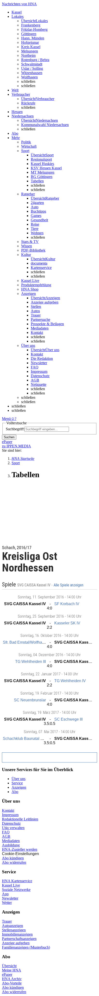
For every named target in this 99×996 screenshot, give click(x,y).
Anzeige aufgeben (44, 302)
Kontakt (37, 332)
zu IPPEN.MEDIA (16, 446)
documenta (39, 263)
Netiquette (38, 384)
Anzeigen (19, 787)
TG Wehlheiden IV (70, 681)
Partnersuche (40, 319)
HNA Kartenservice (17, 881)
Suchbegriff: (15, 429)
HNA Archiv (12, 979)
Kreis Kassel (30, 47)
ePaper (7, 974)
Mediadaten (40, 328)
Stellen (36, 307)
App (5, 894)
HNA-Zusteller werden (19, 849)
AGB (35, 380)
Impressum (39, 371)
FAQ (34, 367)
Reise (35, 224)
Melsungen (29, 51)
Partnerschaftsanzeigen (19, 939)
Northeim (28, 55)
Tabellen (37, 181)
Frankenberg (30, 25)
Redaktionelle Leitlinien (20, 819)
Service (17, 783)
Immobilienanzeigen (17, 934)
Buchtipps (38, 211)
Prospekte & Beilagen (47, 324)
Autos (35, 311)
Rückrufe (28, 103)
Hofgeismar (30, 42)
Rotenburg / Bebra (35, 60)
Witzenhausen (31, 73)
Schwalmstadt (31, 64)
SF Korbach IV (66, 604)
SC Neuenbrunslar (30, 700)
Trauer (36, 315)
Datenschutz (40, 376)
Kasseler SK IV (67, 623)
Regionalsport (41, 159)
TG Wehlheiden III (30, 662)
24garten (37, 203)
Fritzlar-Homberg (34, 29)
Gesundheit (39, 220)
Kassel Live (11, 885)
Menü (6, 419)
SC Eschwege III (68, 719)
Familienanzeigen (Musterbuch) (26, 947)
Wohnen (37, 233)
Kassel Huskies (42, 164)
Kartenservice (41, 268)
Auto (34, 207)
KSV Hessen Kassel (46, 168)
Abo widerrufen (14, 862)
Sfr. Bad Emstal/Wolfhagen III (27, 642)
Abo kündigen (13, 858)
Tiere (34, 229)
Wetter (7, 903)
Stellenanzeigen (14, 930)
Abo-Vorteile (12, 983)
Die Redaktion (42, 358)
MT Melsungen (42, 172)
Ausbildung (11, 845)
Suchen (9, 437)
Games (36, 216)
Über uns (18, 779)
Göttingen (28, 34)
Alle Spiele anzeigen (69, 585)
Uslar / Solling (32, 68)
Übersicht (9, 966)
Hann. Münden (32, 38)
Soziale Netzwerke (16, 890)
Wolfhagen (29, 77)
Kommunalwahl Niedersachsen (45, 125)
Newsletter (39, 363)
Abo (15, 792)
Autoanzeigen (12, 926)
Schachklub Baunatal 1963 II (27, 738)
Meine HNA (11, 970)
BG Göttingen (41, 177)
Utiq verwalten (13, 828)
